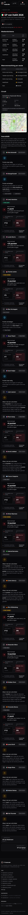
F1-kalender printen (6, 887)
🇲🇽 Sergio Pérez (10, 767)
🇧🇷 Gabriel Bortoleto (12, 551)
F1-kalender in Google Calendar (9, 879)
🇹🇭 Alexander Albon (12, 644)
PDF (15, 3)
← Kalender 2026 (5, 9)
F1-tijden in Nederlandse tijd (8, 885)
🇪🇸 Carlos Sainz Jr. (11, 580)
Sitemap (11, 913)
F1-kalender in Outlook (7, 881)
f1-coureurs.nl (10, 897)
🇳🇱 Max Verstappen (11, 309)
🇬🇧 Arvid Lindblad (11, 451)
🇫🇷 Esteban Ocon (11, 682)
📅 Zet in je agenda (7, 24)
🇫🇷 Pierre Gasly (10, 417)
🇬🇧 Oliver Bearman (11, 514)
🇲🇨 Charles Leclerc (11, 272)
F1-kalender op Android (7, 872)
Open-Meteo (9, 905)
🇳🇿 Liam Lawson (11, 392)
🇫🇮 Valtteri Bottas (11, 790)
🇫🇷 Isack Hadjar (10, 371)
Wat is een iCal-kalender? (7, 877)
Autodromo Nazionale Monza (11, 96)
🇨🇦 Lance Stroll (10, 744)
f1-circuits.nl (11, 895)
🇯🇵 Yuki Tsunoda (11, 813)
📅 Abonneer (22, 3)
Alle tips (3, 889)
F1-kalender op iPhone (6, 875)
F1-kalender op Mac (6, 883)
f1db (15, 903)
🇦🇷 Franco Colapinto (12, 476)
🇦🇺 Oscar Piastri (10, 336)
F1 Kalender (7, 3)
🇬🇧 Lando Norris (11, 237)
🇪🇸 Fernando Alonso (12, 707)
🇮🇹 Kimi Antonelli (11, 152)
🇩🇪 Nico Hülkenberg (12, 607)
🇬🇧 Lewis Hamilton (11, 199)
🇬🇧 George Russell (11, 173)
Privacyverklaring (4, 913)
